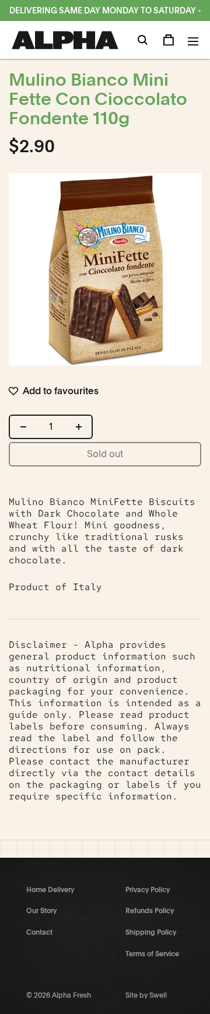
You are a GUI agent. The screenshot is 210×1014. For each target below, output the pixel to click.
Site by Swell (146, 995)
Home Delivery (50, 890)
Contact (39, 932)
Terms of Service (152, 954)
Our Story (41, 911)
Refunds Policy (149, 911)
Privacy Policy (147, 890)
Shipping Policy (150, 932)
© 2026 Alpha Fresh (58, 995)
